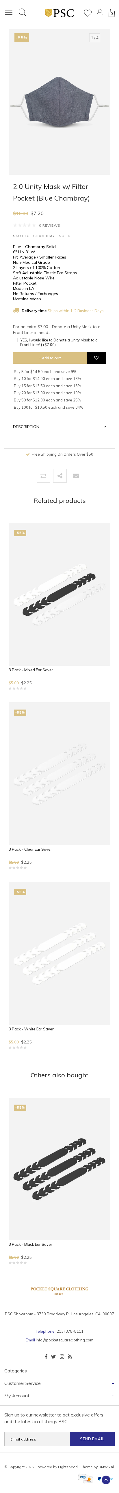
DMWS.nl (106, 1467)
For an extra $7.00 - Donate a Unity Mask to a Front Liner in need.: (57, 329)
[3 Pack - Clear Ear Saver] (59, 773)
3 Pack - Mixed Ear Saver (31, 670)
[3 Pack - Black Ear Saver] (59, 1169)
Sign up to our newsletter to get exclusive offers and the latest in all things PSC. (53, 1418)
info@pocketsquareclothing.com (64, 1340)
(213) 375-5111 (69, 1331)
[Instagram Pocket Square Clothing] (62, 1357)
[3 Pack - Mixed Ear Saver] (59, 594)
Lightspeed (68, 1467)
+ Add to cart (50, 358)
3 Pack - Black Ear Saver (30, 1244)
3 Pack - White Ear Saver (31, 1029)
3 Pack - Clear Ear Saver (30, 849)
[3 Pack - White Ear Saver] (59, 953)
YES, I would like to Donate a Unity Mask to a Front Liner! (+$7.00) (59, 342)
